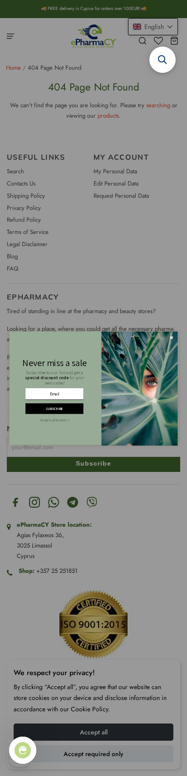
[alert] (94, 388)
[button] (162, 60)
